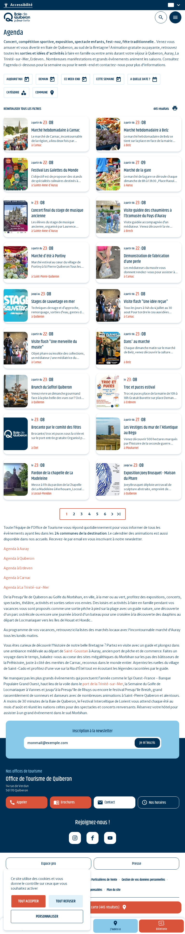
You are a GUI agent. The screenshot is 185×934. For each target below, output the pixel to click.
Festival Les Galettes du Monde (54, 170)
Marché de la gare (137, 170)
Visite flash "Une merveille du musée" (54, 344)
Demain (43, 79)
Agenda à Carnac (17, 578)
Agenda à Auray (16, 549)
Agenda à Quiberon (19, 558)
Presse (136, 864)
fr (169, 5)
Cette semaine (105, 79)
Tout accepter (28, 901)
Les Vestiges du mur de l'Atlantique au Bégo (151, 430)
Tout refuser (66, 901)
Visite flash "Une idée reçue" (146, 301)
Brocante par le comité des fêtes (56, 427)
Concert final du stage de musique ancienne (57, 213)
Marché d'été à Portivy (48, 256)
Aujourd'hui (14, 79)
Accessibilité (18, 5)
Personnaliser (47, 916)
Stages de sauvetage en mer (53, 301)
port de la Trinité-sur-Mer (103, 684)
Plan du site (113, 889)
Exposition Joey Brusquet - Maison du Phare (149, 476)
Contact (110, 802)
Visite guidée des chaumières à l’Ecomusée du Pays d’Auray (148, 213)
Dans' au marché (137, 341)
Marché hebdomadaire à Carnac (55, 130)
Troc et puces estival (139, 387)
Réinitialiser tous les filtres (22, 109)
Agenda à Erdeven (18, 568)
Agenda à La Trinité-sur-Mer (26, 587)
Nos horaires (157, 803)
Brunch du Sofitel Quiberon (51, 387)
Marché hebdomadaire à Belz (146, 130)
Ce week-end (72, 79)
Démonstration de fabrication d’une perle (146, 259)
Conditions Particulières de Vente (97, 879)
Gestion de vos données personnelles (143, 879)
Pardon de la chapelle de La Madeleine (52, 476)
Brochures (68, 802)
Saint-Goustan (76, 651)
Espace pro (48, 864)
